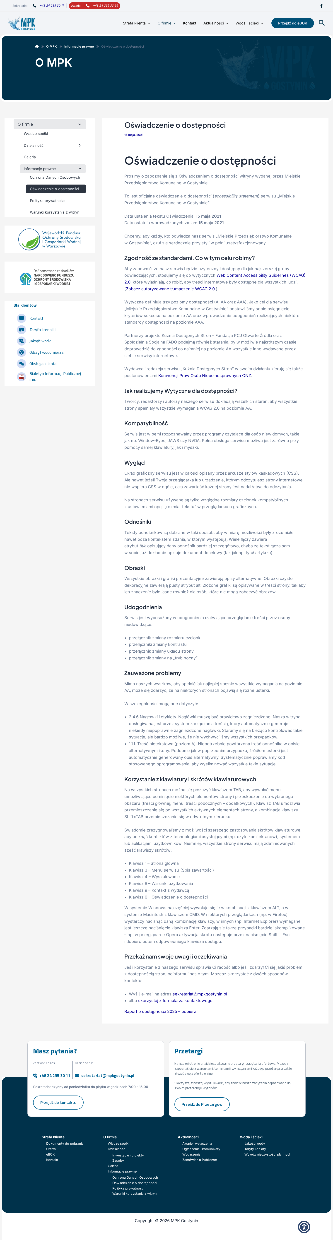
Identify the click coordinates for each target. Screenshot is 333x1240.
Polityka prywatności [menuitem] (47, 200)
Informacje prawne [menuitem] (40, 168)
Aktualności (213, 23)
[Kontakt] (30, 318)
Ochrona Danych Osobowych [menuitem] (55, 177)
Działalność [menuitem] (33, 145)
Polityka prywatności (128, 1188)
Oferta (51, 1149)
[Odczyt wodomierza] (40, 352)
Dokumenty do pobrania (65, 1143)
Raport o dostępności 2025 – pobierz (160, 1011)
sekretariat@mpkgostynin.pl (200, 994)
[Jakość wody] (34, 341)
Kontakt (189, 23)
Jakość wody (254, 1143)
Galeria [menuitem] (30, 157)
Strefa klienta (134, 23)
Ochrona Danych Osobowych (135, 1177)
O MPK (51, 46)
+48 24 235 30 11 (51, 5)
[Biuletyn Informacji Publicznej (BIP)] (51, 376)
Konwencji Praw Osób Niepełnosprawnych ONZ (204, 375)
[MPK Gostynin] (37, 46)
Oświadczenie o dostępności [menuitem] (54, 189)
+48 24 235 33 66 (105, 5)
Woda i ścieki (247, 23)
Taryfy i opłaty (255, 1149)
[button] (148, 23)
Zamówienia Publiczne (199, 1160)
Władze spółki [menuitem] (36, 133)
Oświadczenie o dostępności (134, 1183)
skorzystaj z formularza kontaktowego (175, 1000)
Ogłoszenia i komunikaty (201, 1149)
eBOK (50, 1154)
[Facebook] (321, 6)
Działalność (116, 1149)
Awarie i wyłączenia (197, 1143)
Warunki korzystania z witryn (134, 1193)
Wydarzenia (191, 1154)
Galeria (113, 1166)
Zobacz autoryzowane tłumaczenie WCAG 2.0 (170, 288)
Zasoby (118, 1160)
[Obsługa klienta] (36, 363)
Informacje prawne (79, 46)
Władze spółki (118, 1143)
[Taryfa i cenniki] (36, 329)
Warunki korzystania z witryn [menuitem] (54, 212)
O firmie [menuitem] (25, 124)
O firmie (164, 23)
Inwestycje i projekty (128, 1155)
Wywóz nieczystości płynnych (267, 1154)
